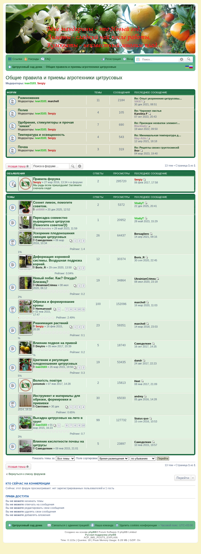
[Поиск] (189, 59)
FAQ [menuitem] (47, 58)
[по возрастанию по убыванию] (143, 458)
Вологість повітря (47, 380)
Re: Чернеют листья (147, 110)
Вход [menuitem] (130, 58)
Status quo (141, 418)
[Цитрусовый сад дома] (104, 28)
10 (79, 309)
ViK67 (138, 101)
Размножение (28, 98)
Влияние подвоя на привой (55, 343)
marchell (53, 101)
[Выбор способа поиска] (138, 59)
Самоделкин (44, 240)
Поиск (72, 166)
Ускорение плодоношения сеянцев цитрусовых (54, 235)
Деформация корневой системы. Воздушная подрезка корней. (57, 260)
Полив (23, 110)
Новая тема (16, 166)
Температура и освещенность (41, 135)
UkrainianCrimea (46, 285)
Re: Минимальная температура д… (157, 135)
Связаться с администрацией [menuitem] (70, 525)
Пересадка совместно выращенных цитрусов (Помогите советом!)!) (51, 221)
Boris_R (41, 267)
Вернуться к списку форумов (27, 473)
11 (83, 309)
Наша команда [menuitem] (104, 525)
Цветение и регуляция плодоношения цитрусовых (55, 361)
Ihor (136, 150)
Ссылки (17, 58)
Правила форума (46, 179)
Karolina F (141, 113)
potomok (39, 383)
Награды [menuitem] (33, 58)
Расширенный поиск (181, 59)
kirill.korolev (43, 228)
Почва (23, 147)
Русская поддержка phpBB (100, 534)
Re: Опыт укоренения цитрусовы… (158, 98)
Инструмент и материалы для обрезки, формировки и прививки (56, 399)
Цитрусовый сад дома (27, 525)
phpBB (92, 532)
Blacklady (140, 126)
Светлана (42, 406)
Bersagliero (141, 233)
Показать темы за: (44, 458)
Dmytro (40, 346)
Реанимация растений (50, 323)
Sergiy (41, 83)
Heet (137, 381)
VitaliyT (139, 203)
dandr (138, 360)
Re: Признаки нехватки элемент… (157, 123)
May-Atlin (140, 138)
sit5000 (40, 209)
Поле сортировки (87, 458)
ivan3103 (30, 83)
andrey (138, 396)
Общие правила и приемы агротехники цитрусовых (64, 77)
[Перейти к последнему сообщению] (143, 101)
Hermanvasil (43, 308)
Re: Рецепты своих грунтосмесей (156, 147)
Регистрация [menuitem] (113, 58)
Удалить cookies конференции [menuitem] (138, 525)
